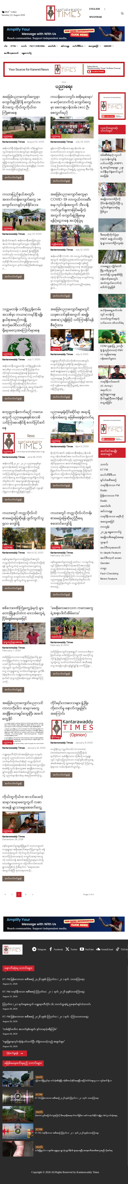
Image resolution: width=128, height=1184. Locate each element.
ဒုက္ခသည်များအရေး (12, 642)
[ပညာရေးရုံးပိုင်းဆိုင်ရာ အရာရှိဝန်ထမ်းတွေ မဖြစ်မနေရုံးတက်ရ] (72, 432)
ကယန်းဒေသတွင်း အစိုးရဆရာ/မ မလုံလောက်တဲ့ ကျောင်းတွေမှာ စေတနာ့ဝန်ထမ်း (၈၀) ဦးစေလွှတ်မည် (71, 105)
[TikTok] (118, 949)
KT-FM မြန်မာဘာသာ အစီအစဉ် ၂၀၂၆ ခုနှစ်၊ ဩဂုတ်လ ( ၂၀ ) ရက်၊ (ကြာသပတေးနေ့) (45, 1017)
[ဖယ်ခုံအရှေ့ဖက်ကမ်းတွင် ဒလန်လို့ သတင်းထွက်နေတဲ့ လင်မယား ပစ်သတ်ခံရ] (112, 301)
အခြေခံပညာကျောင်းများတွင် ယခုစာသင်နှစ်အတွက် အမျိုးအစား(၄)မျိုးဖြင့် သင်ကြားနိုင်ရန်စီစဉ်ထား (72, 317)
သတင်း (39, 1077)
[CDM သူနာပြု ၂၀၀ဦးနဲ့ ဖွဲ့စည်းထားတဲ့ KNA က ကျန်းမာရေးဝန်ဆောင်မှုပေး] (112, 336)
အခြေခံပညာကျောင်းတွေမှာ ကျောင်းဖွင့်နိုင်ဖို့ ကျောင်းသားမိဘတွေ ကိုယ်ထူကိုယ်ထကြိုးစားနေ (21, 105)
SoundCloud (107, 949)
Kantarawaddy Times (13, 142)
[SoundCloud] (98, 949)
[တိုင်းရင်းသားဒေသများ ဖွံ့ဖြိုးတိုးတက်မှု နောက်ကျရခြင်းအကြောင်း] (72, 728)
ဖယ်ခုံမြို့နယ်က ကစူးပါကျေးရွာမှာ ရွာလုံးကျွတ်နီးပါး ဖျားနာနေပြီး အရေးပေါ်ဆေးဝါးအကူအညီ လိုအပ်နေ (73, 1150)
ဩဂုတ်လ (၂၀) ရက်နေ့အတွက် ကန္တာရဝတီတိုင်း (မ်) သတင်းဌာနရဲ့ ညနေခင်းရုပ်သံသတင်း (46, 1004)
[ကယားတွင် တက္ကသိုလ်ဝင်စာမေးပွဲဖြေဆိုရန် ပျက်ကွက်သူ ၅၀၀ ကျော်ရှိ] (24, 538)
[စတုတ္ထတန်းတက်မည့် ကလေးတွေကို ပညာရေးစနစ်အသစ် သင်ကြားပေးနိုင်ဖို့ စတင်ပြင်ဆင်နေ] (24, 443)
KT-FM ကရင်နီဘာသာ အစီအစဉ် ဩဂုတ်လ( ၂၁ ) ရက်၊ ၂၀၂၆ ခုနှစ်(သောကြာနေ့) (43, 992)
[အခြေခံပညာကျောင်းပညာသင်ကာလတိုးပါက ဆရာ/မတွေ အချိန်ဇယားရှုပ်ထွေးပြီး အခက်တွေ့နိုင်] (24, 734)
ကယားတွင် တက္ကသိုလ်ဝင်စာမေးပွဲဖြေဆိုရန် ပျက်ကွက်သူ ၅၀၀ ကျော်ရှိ (23, 518)
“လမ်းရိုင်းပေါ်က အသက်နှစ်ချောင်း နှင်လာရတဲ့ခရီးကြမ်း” (29, 1029)
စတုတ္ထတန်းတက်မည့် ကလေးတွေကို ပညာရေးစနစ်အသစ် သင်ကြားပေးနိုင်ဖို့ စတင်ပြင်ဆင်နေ (23, 420)
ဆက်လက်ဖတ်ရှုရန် (13, 177)
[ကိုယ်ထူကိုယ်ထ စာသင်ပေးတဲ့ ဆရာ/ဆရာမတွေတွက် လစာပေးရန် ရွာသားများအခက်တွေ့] (24, 822)
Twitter (73, 949)
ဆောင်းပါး (56, 637)
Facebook (58, 949)
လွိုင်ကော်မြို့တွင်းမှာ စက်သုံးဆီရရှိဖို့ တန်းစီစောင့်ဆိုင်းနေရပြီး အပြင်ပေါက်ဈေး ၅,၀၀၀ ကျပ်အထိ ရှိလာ (73, 1080)
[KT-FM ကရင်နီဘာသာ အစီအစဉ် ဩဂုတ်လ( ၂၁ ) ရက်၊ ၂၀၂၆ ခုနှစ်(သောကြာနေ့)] (17, 1131)
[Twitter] (67, 949)
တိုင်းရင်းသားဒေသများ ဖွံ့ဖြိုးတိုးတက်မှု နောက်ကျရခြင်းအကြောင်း (69, 708)
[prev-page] (5, 894)
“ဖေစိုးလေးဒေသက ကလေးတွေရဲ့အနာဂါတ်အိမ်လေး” (71, 611)
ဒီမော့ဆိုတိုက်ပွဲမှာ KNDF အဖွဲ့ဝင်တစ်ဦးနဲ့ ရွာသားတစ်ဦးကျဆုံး (111, 239)
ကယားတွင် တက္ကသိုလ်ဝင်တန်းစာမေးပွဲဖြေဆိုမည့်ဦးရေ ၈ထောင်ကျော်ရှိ (71, 518)
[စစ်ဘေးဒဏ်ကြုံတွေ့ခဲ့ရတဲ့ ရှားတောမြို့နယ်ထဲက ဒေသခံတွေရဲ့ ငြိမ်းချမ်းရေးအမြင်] (24, 633)
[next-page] (33, 894)
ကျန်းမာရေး (57, 244)
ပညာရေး (7, 136)
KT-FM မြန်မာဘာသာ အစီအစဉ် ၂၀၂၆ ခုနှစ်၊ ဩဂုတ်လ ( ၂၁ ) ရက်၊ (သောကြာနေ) (43, 979)
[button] (122, 13)
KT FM (39, 1094)
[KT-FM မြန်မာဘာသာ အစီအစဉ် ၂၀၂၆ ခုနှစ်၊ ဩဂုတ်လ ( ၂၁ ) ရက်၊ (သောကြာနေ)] (17, 1096)
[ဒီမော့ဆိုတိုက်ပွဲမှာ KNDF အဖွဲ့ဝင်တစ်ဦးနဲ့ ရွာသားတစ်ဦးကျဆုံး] (112, 225)
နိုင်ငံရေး (56, 737)
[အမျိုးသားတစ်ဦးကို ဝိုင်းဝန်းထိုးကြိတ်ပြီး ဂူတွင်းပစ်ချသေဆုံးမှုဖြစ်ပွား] (112, 189)
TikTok (124, 949)
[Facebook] (51, 949)
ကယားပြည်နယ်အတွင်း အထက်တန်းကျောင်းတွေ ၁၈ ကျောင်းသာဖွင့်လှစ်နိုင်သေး (21, 200)
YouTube (89, 949)
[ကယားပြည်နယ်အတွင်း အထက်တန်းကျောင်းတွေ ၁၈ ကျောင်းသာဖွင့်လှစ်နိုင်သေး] (24, 220)
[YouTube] (82, 949)
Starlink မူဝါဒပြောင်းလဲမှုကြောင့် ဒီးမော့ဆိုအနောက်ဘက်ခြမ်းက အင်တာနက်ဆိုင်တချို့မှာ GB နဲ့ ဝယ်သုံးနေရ (76, 1115)
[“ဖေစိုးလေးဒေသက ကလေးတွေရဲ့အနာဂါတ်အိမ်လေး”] (72, 628)
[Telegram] (34, 949)
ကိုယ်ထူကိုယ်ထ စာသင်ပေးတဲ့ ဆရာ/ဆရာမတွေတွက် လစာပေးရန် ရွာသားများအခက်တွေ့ (22, 802)
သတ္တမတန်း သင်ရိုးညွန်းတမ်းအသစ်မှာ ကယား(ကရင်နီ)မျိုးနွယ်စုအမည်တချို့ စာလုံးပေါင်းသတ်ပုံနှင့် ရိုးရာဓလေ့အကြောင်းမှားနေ (22, 320)
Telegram (41, 949)
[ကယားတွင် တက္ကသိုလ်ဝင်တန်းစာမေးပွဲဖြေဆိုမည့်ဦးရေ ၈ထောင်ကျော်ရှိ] (72, 538)
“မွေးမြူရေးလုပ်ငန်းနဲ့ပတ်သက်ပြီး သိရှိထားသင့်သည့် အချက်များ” (33, 1042)
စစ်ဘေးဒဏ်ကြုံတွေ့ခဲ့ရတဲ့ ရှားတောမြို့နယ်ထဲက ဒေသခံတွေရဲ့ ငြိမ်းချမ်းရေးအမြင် (23, 613)
